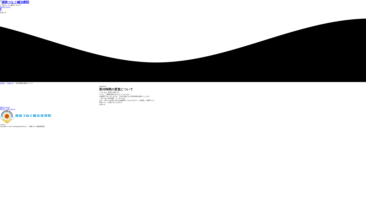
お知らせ (102, 104)
